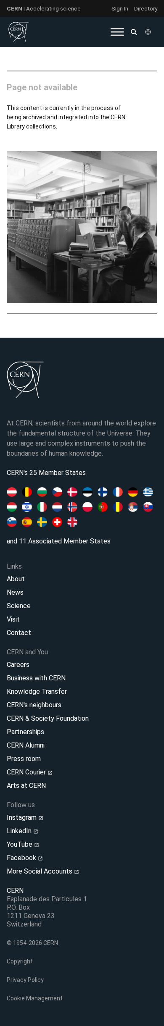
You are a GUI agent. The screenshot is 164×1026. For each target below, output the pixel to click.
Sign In (119, 8)
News (15, 592)
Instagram (22, 817)
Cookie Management (35, 998)
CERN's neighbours (34, 705)
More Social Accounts (40, 871)
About (16, 579)
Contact (19, 633)
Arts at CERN (26, 786)
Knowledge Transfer (37, 691)
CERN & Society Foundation (48, 718)
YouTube (20, 844)
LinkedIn (20, 831)
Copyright (20, 961)
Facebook (22, 858)
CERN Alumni (26, 745)
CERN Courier (27, 772)
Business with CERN (36, 678)
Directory (145, 8)
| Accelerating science (44, 8)
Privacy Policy (25, 979)
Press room (24, 759)
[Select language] (149, 32)
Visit (13, 619)
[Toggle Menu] (117, 32)
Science (19, 606)
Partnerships (25, 732)
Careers (18, 665)
